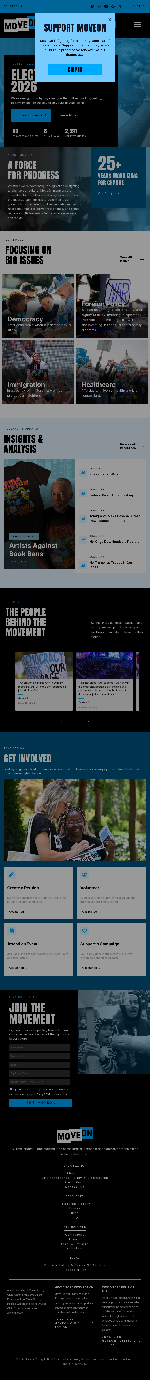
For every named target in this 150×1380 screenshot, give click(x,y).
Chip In (75, 69)
